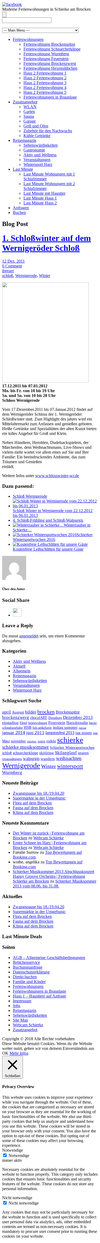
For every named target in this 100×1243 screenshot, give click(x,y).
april (6, 712)
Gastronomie (34, 150)
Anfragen (21, 207)
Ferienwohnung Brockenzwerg (49, 63)
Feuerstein (56, 722)
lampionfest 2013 (59, 732)
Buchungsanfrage (27, 967)
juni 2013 (35, 732)
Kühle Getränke (36, 135)
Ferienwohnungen (28, 39)
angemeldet (28, 636)
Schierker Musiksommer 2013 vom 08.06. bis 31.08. (54, 883)
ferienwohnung (37, 723)
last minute (83, 733)
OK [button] (5, 1053)
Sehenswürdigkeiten (40, 145)
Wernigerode (26, 275)
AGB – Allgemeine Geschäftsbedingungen (49, 957)
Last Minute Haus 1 (40, 198)
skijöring (46, 753)
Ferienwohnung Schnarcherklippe (52, 49)
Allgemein (21, 671)
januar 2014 (13, 732)
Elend (23, 723)
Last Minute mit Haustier (44, 193)
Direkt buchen (25, 977)
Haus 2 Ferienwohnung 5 (44, 92)
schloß (7, 275)
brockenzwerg (15, 717)
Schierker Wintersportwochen (72, 748)
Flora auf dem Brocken (32, 803)
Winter (44, 275)
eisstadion (10, 722)
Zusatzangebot (25, 102)
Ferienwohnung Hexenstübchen (50, 68)
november (18, 741)
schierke (70, 739)
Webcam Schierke (48, 838)
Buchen (19, 212)
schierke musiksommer (25, 747)
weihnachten (69, 758)
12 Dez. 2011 (13, 261)
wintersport (70, 766)
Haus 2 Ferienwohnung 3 (44, 82)
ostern (41, 741)
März (6, 741)
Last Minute (23, 169)
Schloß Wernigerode (30, 496)
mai (95, 733)
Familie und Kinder (29, 981)
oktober (32, 741)
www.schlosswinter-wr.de (57, 475)
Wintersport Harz (37, 164)
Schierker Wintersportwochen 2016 (53, 537)
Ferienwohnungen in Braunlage (50, 97)
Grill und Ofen (35, 126)
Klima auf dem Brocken (33, 812)
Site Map (20, 1020)
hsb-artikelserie (42, 728)
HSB (27, 727)
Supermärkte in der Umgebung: (39, 798)
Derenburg (55, 718)
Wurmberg (12, 772)
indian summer (65, 727)
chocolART (38, 718)
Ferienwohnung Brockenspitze (49, 44)
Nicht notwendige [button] (17, 1197)
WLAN (30, 106)
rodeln (51, 741)
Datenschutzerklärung (31, 972)
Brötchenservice (26, 962)
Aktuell (19, 666)
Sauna (28, 116)
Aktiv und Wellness (40, 155)
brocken (46, 712)
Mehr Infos (19, 1053)
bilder (30, 712)
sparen (83, 753)
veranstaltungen (12, 759)
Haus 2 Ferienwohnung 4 (44, 87)
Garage (29, 121)
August (18, 712)
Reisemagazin (24, 140)
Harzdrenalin (77, 722)
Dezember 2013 (78, 717)
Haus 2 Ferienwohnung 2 (44, 78)
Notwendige (19, 1155)
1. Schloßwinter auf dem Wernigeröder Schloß (46, 243)
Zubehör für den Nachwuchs (47, 130)
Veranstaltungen (36, 159)
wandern (48, 759)
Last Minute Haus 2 (40, 203)
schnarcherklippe (25, 753)
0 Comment (12, 266)
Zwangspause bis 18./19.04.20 (38, 793)
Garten (29, 111)
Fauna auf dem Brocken (33, 807)
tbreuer (8, 270)
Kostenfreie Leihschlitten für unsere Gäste (48, 549)
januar (82, 727)
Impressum (22, 1001)
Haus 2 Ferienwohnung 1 (44, 73)
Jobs (16, 1005)
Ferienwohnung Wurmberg (46, 54)
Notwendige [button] (12, 1150)
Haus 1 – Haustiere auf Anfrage (39, 996)
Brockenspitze (68, 712)
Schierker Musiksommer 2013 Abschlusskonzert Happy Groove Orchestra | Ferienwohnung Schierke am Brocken (53, 876)
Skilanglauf (66, 752)
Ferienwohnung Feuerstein (46, 58)
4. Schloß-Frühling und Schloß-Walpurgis (48, 520)
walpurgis (31, 758)
